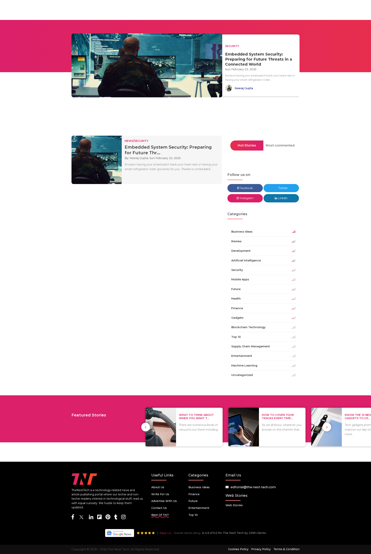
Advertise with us (164, 501)
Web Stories (234, 505)
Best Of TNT (160, 515)
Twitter (282, 188)
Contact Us (159, 508)
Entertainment (198, 508)
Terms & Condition (286, 549)
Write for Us (160, 494)
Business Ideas (199, 487)
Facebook (246, 188)
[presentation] (145, 427)
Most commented (280, 145)
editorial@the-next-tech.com (253, 487)
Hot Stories (247, 145)
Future (193, 501)
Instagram (246, 198)
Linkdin (282, 198)
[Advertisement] (185, 117)
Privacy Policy (261, 549)
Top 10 (193, 515)
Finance (194, 494)
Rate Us (165, 533)
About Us (157, 487)
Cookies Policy (238, 549)
